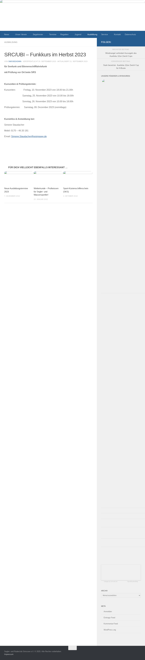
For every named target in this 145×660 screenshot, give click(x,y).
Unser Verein (21, 34)
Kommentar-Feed (111, 624)
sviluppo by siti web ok (110, 581)
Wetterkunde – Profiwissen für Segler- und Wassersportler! (46, 191)
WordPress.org (110, 630)
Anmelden (108, 611)
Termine (52, 34)
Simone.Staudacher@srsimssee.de (29, 136)
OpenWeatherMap (132, 581)
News (6, 34)
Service (104, 34)
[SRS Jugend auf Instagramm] (139, 42)
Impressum (8, 654)
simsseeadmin (14, 61)
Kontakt (117, 34)
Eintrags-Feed (109, 618)
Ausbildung (92, 34)
